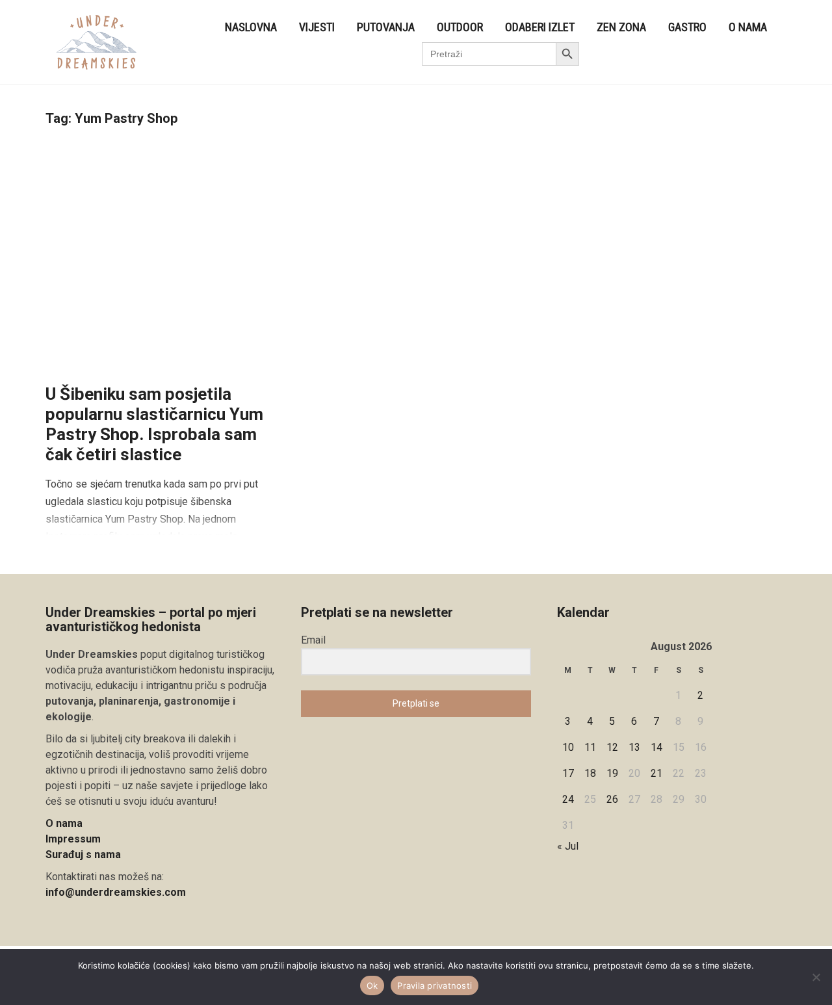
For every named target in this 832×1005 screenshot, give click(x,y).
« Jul (567, 846)
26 (612, 799)
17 (568, 773)
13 (634, 747)
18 (590, 773)
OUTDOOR (460, 27)
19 (612, 773)
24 (568, 799)
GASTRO (687, 27)
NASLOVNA (251, 27)
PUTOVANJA (386, 27)
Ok (372, 985)
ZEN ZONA (621, 27)
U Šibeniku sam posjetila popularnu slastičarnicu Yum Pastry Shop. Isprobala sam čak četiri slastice (154, 424)
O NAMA (748, 27)
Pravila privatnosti (434, 985)
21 (656, 773)
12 (612, 747)
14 (656, 747)
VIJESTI (317, 27)
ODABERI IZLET (540, 27)
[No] (815, 977)
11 (590, 747)
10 (568, 747)
